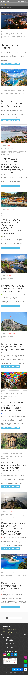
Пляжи (7, 34)
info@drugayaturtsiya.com (13, 632)
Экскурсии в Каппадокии (9, 647)
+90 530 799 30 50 (5, 1)
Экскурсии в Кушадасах (9, 643)
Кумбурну (18, 575)
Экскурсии (7, 38)
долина (23, 36)
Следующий (18, 617)
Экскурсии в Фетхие (14, 38)
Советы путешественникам (15, 34)
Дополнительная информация (10, 63)
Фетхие (22, 34)
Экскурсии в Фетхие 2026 (10, 94)
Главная (3, 7)
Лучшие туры (10, 33)
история (13, 279)
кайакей (7, 37)
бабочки (7, 36)
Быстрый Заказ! (17, 669)
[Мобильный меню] (26, 5)
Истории (3, 37)
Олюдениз (3, 34)
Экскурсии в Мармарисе (9, 641)
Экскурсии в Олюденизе (9, 640)
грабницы (19, 36)
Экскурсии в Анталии (8, 644)
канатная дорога (12, 37)
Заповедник (19, 149)
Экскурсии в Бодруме (8, 645)
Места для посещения (17, 33)
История (5, 33)
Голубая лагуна (13, 36)
